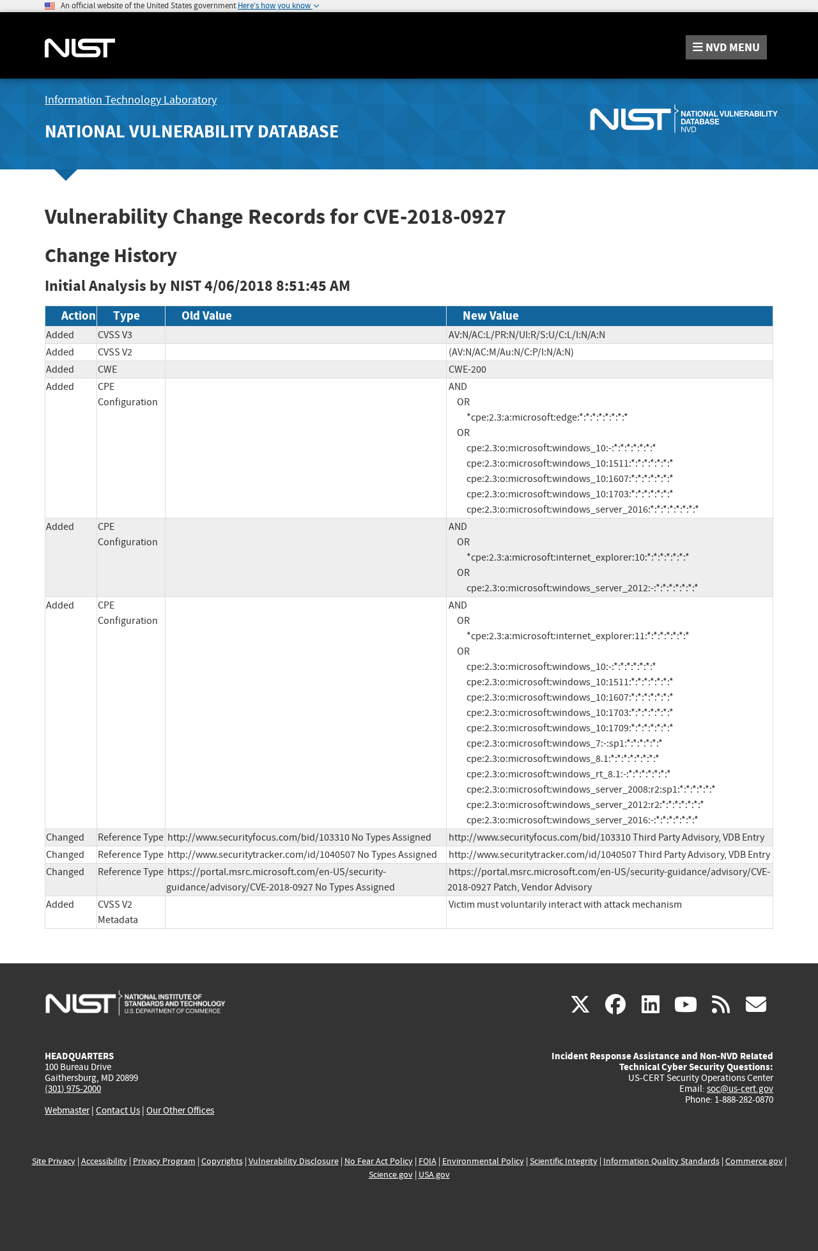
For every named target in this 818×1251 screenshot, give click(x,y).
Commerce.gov (754, 1161)
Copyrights (222, 1161)
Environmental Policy (483, 1161)
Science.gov (391, 1175)
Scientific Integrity (564, 1161)
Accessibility (104, 1161)
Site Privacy (53, 1161)
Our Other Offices (180, 1110)
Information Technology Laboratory (131, 100)
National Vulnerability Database (192, 131)
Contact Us (118, 1110)
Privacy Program (164, 1161)
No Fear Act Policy (378, 1161)
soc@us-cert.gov (740, 1088)
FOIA (427, 1161)
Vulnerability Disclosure (294, 1161)
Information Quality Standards (661, 1161)
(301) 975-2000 (73, 1088)
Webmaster (67, 1110)
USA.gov (434, 1175)
